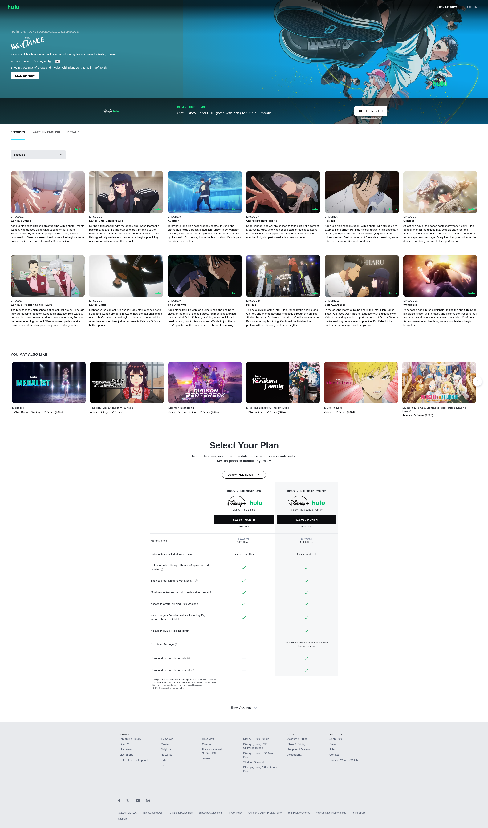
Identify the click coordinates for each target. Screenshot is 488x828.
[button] (18, 131)
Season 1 (19, 154)
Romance (16, 61)
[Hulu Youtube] (141, 800)
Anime (28, 61)
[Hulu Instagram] (148, 800)
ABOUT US (335, 734)
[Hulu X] (131, 800)
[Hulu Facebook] (122, 800)
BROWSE (125, 734)
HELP (290, 734)
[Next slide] (477, 381)
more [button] (113, 54)
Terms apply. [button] (213, 680)
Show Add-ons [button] (240, 707)
